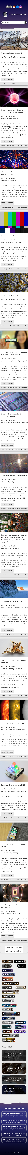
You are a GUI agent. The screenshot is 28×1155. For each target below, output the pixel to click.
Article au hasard (10, 6)
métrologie (6, 118)
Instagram (20, 6)
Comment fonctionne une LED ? (13, 785)
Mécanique (8, 1009)
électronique (6, 361)
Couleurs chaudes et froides (12, 601)
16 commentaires (22, 634)
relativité (20, 669)
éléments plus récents (14, 948)
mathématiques (7, 242)
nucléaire (15, 729)
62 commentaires (22, 508)
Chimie (21, 966)
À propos (14, 1152)
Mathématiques (9, 1005)
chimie (4, 669)
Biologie (7, 966)
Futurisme (7, 979)
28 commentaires (22, 756)
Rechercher (25, 22)
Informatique (8, 996)
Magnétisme (8, 1001)
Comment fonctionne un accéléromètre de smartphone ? (12, 1055)
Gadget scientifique (10, 983)
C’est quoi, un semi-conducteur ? (14, 476)
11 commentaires (22, 695)
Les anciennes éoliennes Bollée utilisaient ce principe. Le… (15, 1140)
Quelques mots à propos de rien (13, 236)
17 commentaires (22, 269)
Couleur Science (17, 14)
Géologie (7, 988)
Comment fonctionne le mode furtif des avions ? (12, 1079)
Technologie (20, 1031)
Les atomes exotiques (9, 295)
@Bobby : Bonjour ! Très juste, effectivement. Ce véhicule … (14, 1128)
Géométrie (20, 988)
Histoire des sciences (11, 992)
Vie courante (9, 1040)
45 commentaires (22, 818)
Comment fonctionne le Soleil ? (13, 723)
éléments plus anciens (13, 951)
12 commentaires (22, 145)
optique (5, 608)
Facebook (17, 6)
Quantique (20, 1027)
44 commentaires (22, 879)
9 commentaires (22, 84)
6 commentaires (22, 207)
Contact (20, 1152)
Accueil (7, 1152)
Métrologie (8, 1023)
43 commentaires (22, 449)
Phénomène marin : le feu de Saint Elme (13, 1090)
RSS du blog (14, 6)
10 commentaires (22, 326)
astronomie (6, 729)
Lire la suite (7, 79)
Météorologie (8, 1018)
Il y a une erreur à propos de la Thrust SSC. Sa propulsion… (15, 1134)
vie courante (15, 180)
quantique (22, 57)
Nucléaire (20, 1023)
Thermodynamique (10, 1036)
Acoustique (7, 961)
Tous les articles (7, 6)
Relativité (7, 1031)
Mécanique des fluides (11, 1014)
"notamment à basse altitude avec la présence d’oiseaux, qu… (15, 1121)
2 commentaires (22, 575)
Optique (7, 1027)
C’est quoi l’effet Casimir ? (11, 53)
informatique (16, 361)
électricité (7, 970)
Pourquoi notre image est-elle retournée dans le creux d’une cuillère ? (14, 1068)
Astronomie (20, 961)
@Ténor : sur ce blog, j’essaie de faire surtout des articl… (14, 1115)
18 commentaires (22, 940)
